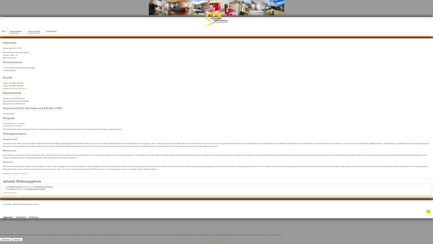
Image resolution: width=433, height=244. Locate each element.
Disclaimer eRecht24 (20, 173)
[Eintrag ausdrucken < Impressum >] (427, 42)
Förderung (33, 217)
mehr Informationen (10, 193)
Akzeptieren (6, 239)
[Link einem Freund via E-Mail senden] (429, 42)
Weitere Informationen (217, 242)
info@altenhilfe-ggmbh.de (17, 88)
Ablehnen (17, 239)
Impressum (8, 217)
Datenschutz (21, 217)
